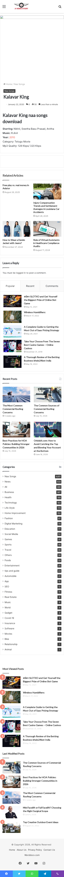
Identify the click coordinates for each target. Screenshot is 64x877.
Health (8, 497)
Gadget (8, 612)
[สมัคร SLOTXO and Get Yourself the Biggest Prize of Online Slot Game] (12, 301)
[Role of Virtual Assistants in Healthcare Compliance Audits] (47, 229)
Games (8, 539)
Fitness (8, 591)
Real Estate (11, 597)
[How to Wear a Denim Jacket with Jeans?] (17, 229)
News (8, 481)
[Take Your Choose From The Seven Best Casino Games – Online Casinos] (12, 346)
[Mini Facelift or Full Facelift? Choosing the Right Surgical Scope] (11, 812)
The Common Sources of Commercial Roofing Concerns (46, 409)
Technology (11, 502)
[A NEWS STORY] (21, 6)
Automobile (10, 576)
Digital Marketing (13, 523)
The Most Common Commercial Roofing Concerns (13, 409)
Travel (8, 549)
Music (8, 602)
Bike (7, 639)
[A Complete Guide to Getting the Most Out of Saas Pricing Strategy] (12, 331)
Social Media (11, 534)
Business (9, 492)
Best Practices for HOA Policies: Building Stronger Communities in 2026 (16, 444)
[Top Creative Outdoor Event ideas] (11, 827)
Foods (8, 560)
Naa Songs (19, 84)
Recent (30, 286)
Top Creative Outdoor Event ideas (40, 822)
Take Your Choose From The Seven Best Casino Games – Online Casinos (42, 345)
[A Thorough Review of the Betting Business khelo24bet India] (12, 362)
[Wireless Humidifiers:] (12, 317)
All (6, 487)
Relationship (11, 644)
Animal (8, 649)
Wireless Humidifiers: (35, 312)
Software (9, 628)
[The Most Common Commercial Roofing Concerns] (16, 394)
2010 (12, 137)
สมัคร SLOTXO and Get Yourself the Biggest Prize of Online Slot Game (40, 300)
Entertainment (12, 565)
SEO (7, 586)
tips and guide (12, 570)
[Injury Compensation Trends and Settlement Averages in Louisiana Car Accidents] (47, 191)
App (7, 581)
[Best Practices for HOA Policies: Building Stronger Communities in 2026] (16, 429)
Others (8, 555)
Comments (52, 286)
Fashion (9, 518)
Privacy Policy (35, 849)
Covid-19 (9, 618)
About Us (21, 849)
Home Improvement (15, 513)
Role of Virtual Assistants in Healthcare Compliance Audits (46, 243)
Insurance (10, 623)
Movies (8, 633)
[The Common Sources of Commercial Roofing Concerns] (47, 394)
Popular (10, 286)
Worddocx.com (32, 855)
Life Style (10, 508)
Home (8, 84)
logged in (21, 272)
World (8, 607)
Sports (8, 544)
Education (10, 529)
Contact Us (49, 849)
